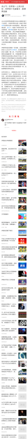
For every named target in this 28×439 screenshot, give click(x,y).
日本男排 (14, 50)
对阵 (3, 25)
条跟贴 (13, 130)
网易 (2, 2)
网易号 (7, 2)
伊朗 (11, 29)
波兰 (8, 27)
